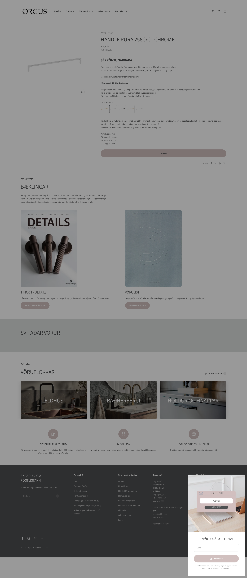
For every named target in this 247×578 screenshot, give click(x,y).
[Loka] (239, 480)
